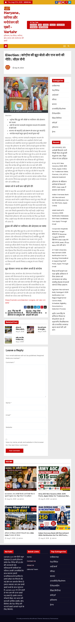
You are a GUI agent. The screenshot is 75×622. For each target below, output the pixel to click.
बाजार (54, 104)
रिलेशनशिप (56, 113)
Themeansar (54, 618)
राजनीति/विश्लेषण (59, 109)
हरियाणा (55, 127)
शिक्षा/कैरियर (57, 118)
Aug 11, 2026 (20, 331)
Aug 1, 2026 (20, 342)
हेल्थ (53, 132)
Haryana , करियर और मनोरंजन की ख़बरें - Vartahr (12, 22)
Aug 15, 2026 (45, 499)
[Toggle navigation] (64, 46)
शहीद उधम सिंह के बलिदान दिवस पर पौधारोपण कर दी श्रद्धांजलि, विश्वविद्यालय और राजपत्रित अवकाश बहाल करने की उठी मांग (60, 321)
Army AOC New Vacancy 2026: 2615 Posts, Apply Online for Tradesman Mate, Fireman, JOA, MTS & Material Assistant (54, 496)
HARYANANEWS (43, 27)
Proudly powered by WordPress (27, 618)
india (39, 25)
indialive (45, 25)
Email (8, 415)
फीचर (54, 99)
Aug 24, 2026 (12, 499)
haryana (52, 25)
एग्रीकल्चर (56, 86)
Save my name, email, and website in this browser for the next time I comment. (25, 443)
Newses (45, 618)
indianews (33, 25)
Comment (10, 362)
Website (9, 427)
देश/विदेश (55, 90)
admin (21, 499)
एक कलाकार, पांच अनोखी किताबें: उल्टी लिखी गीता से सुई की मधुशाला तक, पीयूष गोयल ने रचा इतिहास (59, 153)
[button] (69, 46)
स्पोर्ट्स (54, 123)
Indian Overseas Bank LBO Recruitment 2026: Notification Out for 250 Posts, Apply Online (60, 200)
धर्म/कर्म (55, 95)
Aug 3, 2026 (42, 331)
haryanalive (60, 25)
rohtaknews (33, 27)
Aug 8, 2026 (45, 538)
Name (9, 403)
